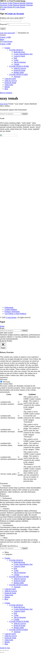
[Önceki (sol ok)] (1, 652)
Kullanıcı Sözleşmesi (12, 312)
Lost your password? (7, 33)
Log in (3, 28)
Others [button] (2, 536)
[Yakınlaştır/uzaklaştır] (8, 650)
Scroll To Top (5, 648)
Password (4, 24)
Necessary (6, 382)
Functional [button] (4, 483)
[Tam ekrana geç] (5, 650)
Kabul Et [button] (3, 341)
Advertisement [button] (5, 523)
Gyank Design (11, 317)
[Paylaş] (3, 650)
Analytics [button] (3, 506)
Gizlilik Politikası (11, 309)
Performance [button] (4, 496)
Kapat (2, 326)
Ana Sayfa (4, 104)
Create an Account (15, 13)
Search (24, 114)
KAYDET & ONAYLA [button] (9, 546)
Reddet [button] (9, 341)
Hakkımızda (9, 307)
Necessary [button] (3, 379)
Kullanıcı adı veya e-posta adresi (12, 18)
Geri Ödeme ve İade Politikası (15, 314)
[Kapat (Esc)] (1, 650)
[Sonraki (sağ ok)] (3, 652)
